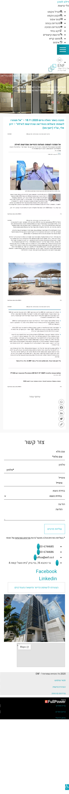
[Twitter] (34, 419)
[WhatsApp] (34, 402)
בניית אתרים (61, 705)
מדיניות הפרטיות (22, 538)
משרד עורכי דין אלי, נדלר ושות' (51, 87)
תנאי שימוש (60, 680)
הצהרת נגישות (59, 687)
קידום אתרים (61, 711)
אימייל (62, 478)
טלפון (62, 465)
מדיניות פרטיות (59, 693)
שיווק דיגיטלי (60, 717)
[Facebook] (34, 407)
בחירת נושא (59, 491)
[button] (36, 587)
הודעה (61, 504)
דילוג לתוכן (63, 2)
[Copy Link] (34, 424)
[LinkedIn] (34, 413)
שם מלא (60, 452)
